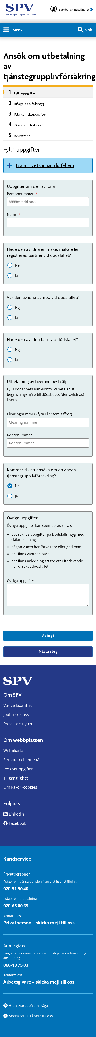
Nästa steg (48, 651)
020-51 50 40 (15, 889)
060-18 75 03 (15, 965)
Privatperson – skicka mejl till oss (39, 923)
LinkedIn (16, 814)
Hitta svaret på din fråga (28, 1005)
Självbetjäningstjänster (74, 10)
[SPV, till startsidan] (20, 9)
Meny (17, 29)
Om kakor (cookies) (20, 787)
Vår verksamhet (17, 705)
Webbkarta (13, 750)
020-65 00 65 (15, 906)
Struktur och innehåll (22, 759)
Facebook (17, 823)
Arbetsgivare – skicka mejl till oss (38, 982)
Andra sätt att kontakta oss (31, 1015)
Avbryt (48, 635)
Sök (88, 29)
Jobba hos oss (16, 714)
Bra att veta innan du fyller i (45, 165)
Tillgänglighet (15, 778)
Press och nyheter (19, 723)
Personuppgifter (18, 769)
